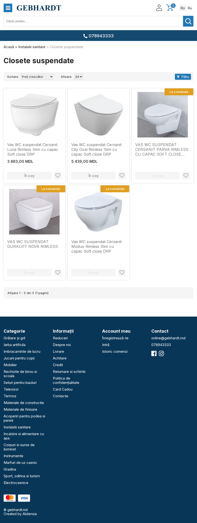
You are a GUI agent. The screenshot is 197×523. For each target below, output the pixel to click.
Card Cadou (63, 389)
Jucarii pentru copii (19, 358)
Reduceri (60, 338)
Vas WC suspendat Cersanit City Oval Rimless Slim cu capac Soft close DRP (96, 149)
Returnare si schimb (69, 371)
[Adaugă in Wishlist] (58, 175)
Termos (10, 396)
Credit (58, 365)
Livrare (58, 351)
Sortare (12, 77)
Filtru (185, 77)
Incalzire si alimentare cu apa (24, 436)
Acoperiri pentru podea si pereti (24, 418)
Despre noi (62, 344)
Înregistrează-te (115, 338)
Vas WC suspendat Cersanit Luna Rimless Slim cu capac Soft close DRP (32, 149)
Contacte (60, 396)
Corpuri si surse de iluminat (19, 447)
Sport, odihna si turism (22, 476)
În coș (29, 175)
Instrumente (13, 456)
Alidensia (30, 514)
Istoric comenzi (115, 351)
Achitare (60, 358)
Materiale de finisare (20, 409)
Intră (105, 344)
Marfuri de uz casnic (20, 462)
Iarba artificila (14, 344)
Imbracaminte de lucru (22, 351)
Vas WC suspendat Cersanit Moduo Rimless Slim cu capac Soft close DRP (96, 246)
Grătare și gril (14, 338)
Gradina (10, 469)
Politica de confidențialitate (66, 380)
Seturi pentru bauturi (20, 382)
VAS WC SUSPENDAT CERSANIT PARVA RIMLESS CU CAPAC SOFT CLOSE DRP (161, 149)
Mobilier (10, 365)
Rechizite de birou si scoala (20, 373)
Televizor (11, 389)
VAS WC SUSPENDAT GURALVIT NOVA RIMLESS (32, 244)
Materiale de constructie (24, 402)
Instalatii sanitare (17, 427)
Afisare (66, 77)
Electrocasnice (16, 482)
